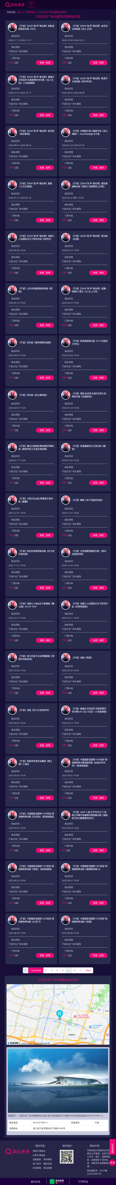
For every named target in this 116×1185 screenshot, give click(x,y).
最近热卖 (35, 1181)
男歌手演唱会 (39, 1150)
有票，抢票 (45, 62)
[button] (58, 1181)
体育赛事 (47, 1159)
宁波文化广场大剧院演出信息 (52, 12)
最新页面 (47, 1163)
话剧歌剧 (37, 1159)
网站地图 (47, 1167)
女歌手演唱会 (39, 1155)
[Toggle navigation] (31, 5)
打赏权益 (83, 1181)
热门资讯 (37, 1163)
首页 (19, 12)
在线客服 (37, 1167)
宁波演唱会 (30, 12)
